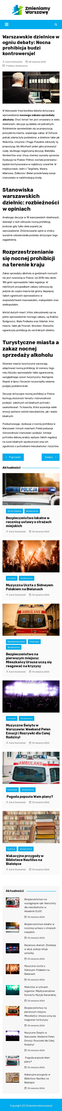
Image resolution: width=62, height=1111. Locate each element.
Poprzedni (15, 457)
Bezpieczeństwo (16, 641)
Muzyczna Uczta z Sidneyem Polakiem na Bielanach (29, 587)
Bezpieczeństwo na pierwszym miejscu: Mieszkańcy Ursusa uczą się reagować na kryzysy (29, 660)
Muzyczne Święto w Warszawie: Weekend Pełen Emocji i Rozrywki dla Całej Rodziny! (28, 731)
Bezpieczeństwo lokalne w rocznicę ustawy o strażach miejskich (29, 522)
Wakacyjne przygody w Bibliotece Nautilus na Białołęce (25, 860)
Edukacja (34, 641)
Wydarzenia (21, 66)
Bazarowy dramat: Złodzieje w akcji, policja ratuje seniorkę (40, 949)
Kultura (11, 849)
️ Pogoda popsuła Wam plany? (29, 797)
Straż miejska (14, 511)
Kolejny (49, 457)
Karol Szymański (14, 62)
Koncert (12, 578)
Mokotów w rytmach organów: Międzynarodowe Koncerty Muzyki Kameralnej (40, 991)
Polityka (10, 66)
